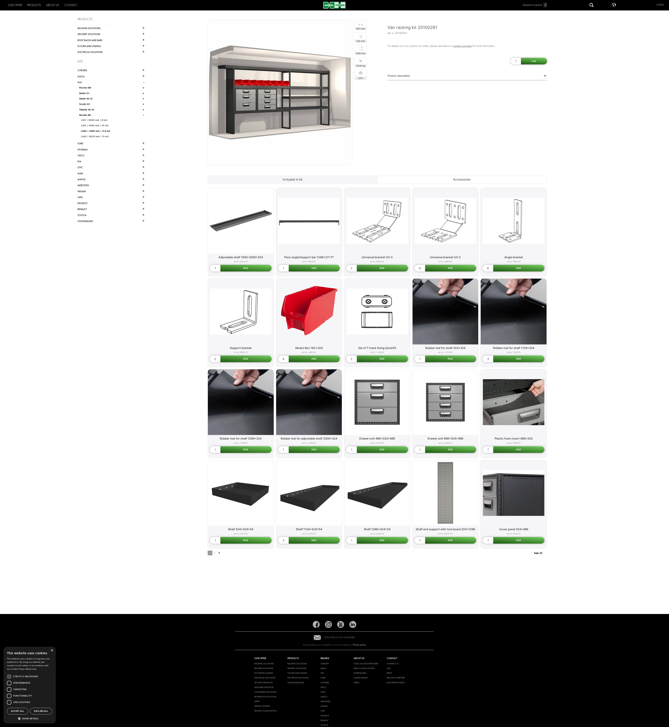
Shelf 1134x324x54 (309, 529)
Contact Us (393, 663)
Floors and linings (297, 673)
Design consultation (265, 711)
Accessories (462, 179)
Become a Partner (396, 678)
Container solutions (265, 692)
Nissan (324, 706)
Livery (257, 701)
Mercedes (325, 701)
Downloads (360, 673)
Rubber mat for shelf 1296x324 (241, 438)
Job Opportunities (396, 682)
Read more (31, 668)
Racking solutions (264, 663)
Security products (263, 682)
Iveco (323, 687)
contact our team (462, 46)
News (356, 682)
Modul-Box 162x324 (309, 348)
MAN (323, 692)
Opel (323, 711)
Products (34, 5)
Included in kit (292, 179)
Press (389, 673)
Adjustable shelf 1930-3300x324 (241, 257)
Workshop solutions (265, 696)
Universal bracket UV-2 (445, 257)
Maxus (324, 696)
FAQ (389, 668)
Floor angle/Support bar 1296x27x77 (309, 257)
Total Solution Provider (366, 663)
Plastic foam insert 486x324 (514, 438)
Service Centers (262, 706)
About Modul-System (364, 668)
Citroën (325, 663)
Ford (323, 678)
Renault (324, 720)
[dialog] (29, 685)
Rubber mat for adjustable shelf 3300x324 (309, 438)
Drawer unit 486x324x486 (377, 438)
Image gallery (361, 678)
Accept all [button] (17, 711)
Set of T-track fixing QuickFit (377, 348)
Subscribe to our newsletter (339, 637)
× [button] (52, 650)
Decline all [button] (41, 711)
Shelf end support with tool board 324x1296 (445, 529)
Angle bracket (513, 257)
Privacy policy (359, 644)
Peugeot (325, 715)
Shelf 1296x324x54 (377, 529)
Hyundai (325, 682)
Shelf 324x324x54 (240, 529)
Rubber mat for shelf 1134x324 (513, 348)
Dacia (323, 668)
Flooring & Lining (263, 673)
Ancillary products (264, 687)
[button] (29, 718)
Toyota (324, 725)
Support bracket (241, 348)
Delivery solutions (263, 668)
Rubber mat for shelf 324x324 (445, 348)
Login (660, 4)
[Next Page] (219, 553)
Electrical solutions (264, 678)
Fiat (322, 673)
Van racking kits (295, 682)
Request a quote (532, 5)
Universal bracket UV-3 (377, 257)
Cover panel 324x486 (513, 529)
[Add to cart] (534, 61)
